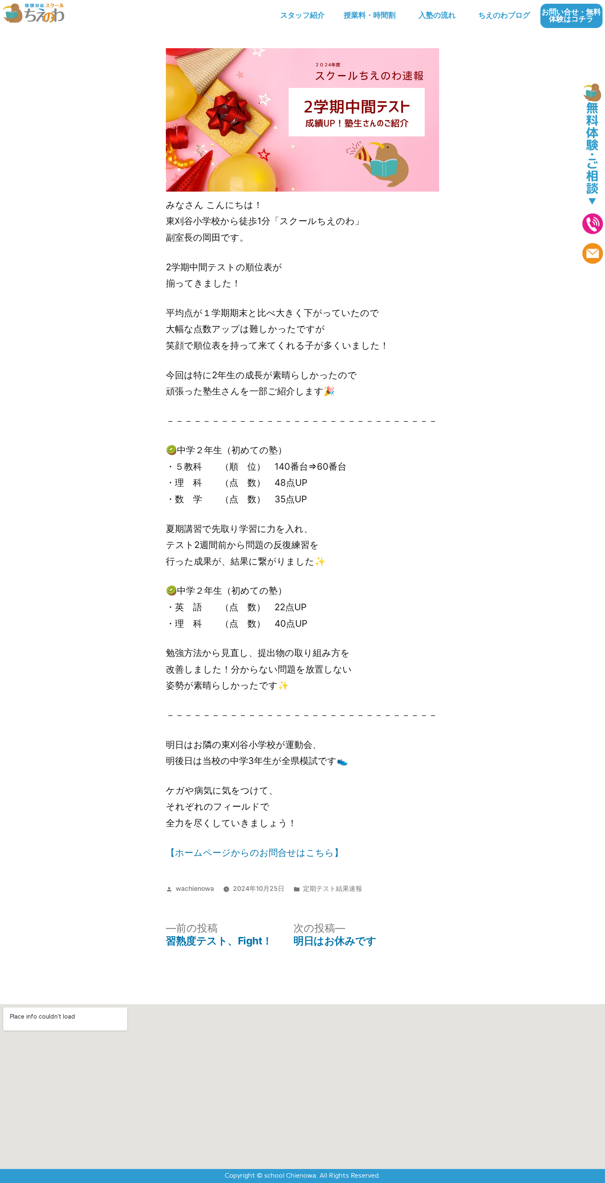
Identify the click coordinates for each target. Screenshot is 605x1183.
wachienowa (195, 889)
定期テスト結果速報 (332, 889)
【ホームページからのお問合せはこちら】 (254, 852)
